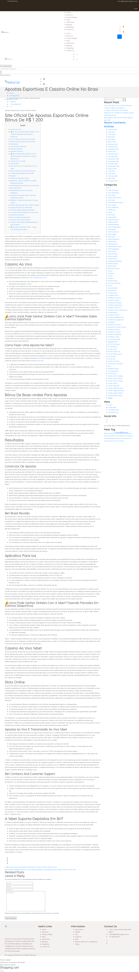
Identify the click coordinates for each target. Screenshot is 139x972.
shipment (106, 441)
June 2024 (111, 134)
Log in (110, 405)
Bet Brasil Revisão (16, 149)
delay (130, 433)
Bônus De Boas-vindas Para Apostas (22, 141)
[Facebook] (108, 419)
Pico (115, 438)
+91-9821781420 (12, 1)
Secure (118, 438)
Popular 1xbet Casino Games (20, 220)
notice (105, 438)
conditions (121, 432)
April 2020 (111, 178)
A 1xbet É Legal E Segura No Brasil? (22, 210)
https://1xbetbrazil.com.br (38, 278)
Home (68, 12)
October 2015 (112, 181)
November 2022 (113, 161)
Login (135, 8)
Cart (76, 934)
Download (111, 436)
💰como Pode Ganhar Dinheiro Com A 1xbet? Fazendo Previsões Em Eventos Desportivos (23, 156)
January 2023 (113, 156)
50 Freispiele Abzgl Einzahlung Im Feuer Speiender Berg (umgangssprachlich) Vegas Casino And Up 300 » (40, 869)
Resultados (14, 144)
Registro (13, 176)
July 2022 (111, 171)
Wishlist (77, 932)
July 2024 (111, 132)
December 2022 (113, 159)
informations (120, 436)
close (2, 971)
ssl (110, 441)
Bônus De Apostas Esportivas (20, 217)
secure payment (125, 438)
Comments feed (113, 410)
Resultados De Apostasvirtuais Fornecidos (24, 185)
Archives (109, 126)
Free (115, 436)
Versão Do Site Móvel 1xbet (19, 178)
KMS (125, 436)
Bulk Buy (69, 25)
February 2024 (113, 144)
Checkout (78, 937)
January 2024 (113, 147)
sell (130, 438)
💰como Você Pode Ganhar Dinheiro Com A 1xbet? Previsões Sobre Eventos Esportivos (24, 134)
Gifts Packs (70, 22)
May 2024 (111, 137)
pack (109, 438)
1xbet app (40, 361)
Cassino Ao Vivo (15, 129)
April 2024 (111, 139)
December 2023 (113, 149)
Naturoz (13, 102)
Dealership (70, 27)
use (116, 441)
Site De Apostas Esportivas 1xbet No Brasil (24, 205)
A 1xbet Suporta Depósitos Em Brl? (22, 173)
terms (112, 441)
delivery (106, 436)
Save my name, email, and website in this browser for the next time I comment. (32, 913)
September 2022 (113, 166)
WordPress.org (113, 412)
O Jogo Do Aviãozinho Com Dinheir (116, 110)
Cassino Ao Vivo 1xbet (17, 161)
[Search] (124, 99)
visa (118, 441)
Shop (68, 20)
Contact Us (70, 29)
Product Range (71, 17)
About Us (69, 15)
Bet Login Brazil (15, 188)
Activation (111, 433)
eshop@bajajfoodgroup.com (127, 1)
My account (79, 929)
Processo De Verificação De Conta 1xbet (24, 212)
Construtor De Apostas (18, 146)
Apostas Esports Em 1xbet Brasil (21, 207)
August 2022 (112, 169)
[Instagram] (108, 422)
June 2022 (111, 173)
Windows (121, 441)
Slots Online (14, 163)
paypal (112, 438)
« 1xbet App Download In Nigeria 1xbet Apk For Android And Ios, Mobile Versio (31, 867)
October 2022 (113, 164)
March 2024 (112, 142)
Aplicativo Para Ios (16, 151)
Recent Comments (114, 122)
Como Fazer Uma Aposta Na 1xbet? (22, 139)
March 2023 (112, 151)
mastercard (130, 436)
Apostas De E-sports (17, 215)
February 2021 (113, 176)
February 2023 (113, 154)
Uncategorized (14, 96)
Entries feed (112, 407)
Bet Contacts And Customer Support (22, 171)
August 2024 (112, 129)
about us (106, 433)
